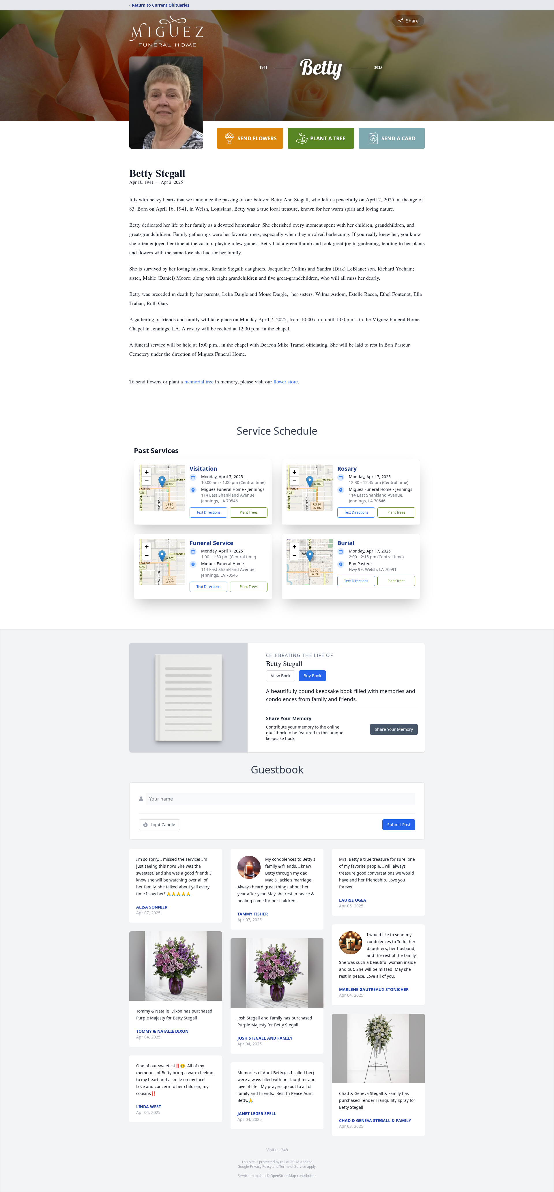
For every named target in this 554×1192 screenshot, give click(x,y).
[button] (162, 482)
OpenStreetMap (283, 1175)
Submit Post (398, 824)
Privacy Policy (261, 1166)
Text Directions (208, 512)
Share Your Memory (394, 729)
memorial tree (199, 381)
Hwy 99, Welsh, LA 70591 (372, 569)
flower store (286, 381)
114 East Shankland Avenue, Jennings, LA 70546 (228, 498)
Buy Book (312, 675)
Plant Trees (249, 512)
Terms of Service (292, 1166)
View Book (280, 675)
